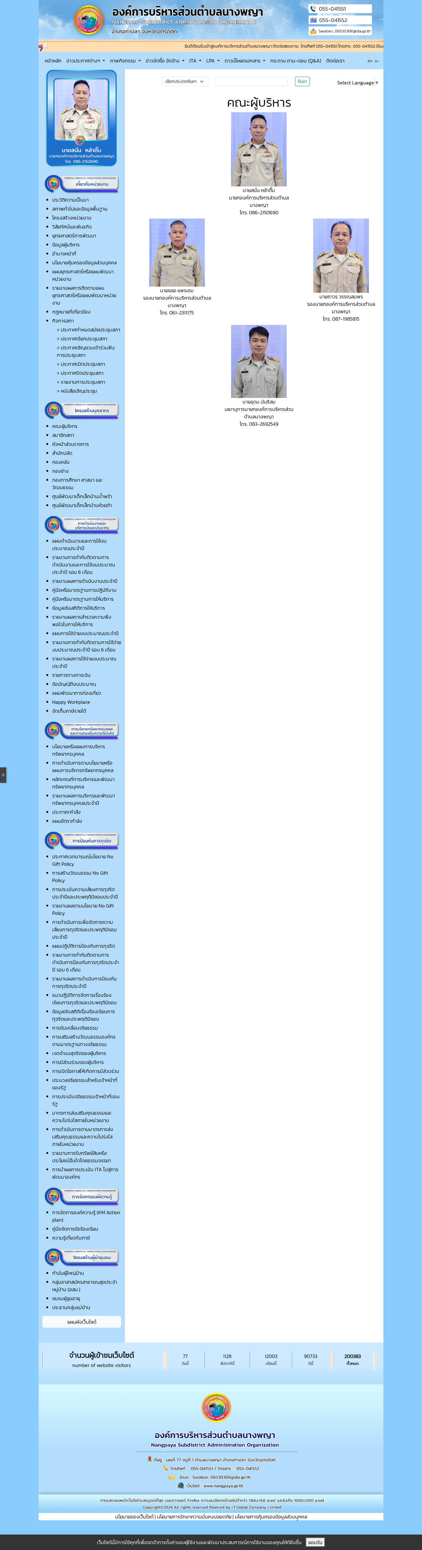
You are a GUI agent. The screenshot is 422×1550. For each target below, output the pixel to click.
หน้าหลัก (53, 60)
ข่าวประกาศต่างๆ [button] (83, 60)
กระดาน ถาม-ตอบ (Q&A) (295, 60)
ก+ (370, 60)
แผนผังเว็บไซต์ (81, 1322)
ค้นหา (302, 81)
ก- (377, 61)
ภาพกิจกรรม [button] (123, 60)
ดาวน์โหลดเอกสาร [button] (243, 60)
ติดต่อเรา (335, 60)
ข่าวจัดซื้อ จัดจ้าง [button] (163, 60)
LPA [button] (211, 60)
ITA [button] (193, 60)
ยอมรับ (315, 1542)
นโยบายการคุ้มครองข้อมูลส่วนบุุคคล (271, 1516)
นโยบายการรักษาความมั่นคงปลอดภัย (194, 1516)
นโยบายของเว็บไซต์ (134, 1516)
